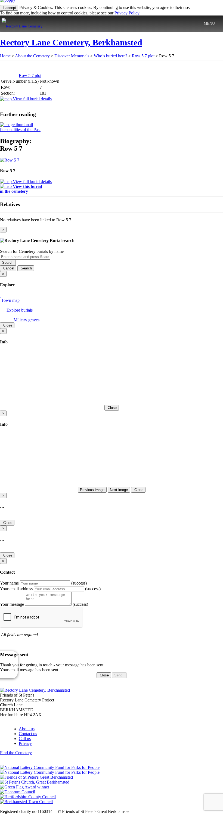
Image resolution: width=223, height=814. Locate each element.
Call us (25, 738)
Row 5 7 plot (143, 56)
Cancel (8, 268)
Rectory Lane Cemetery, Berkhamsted (71, 42)
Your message (12, 604)
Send (119, 675)
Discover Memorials (71, 56)
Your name (9, 583)
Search (7, 262)
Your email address (16, 588)
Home (5, 56)
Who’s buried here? (110, 56)
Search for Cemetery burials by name (32, 251)
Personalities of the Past (20, 129)
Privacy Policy (127, 13)
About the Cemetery (32, 56)
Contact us (28, 733)
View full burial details (32, 99)
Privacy (25, 743)
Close (7, 325)
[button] (209, 23)
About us (27, 728)
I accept (9, 8)
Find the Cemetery (16, 752)
